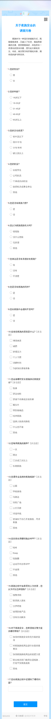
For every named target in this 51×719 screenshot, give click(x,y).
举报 (45, 715)
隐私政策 (6, 716)
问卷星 (21, 715)
